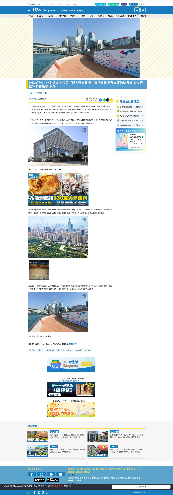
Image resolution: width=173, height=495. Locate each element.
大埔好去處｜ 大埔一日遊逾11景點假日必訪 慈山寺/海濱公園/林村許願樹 (67, 450)
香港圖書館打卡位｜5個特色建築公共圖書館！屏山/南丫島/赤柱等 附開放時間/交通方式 (127, 436)
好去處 (32, 350)
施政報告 (79, 350)
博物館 (41, 350)
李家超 (70, 350)
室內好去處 (55, 432)
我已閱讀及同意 (141, 487)
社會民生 (61, 350)
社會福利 (86, 471)
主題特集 (144, 16)
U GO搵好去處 (101, 4)
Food (52, 4)
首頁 (30, 93)
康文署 (88, 350)
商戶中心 (124, 4)
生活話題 (38, 93)
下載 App (134, 4)
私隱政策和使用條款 (56, 486)
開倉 (81, 469)
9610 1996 (73, 344)
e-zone (75, 4)
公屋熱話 (64, 11)
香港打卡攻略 (133, 16)
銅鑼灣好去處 (101, 469)
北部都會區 (50, 350)
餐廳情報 (70, 471)
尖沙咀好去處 (90, 469)
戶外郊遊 (54, 446)
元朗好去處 (112, 469)
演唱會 (30, 16)
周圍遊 (110, 16)
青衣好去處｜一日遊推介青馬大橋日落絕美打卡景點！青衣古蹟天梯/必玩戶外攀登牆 (127, 450)
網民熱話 (70, 478)
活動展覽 (70, 469)
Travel (45, 4)
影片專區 (101, 16)
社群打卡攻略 (114, 4)
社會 (46, 93)
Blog (67, 4)
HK (39, 4)
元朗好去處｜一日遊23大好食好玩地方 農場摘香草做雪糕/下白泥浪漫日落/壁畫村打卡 (67, 436)
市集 (77, 469)
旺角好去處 (131, 469)
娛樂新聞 (72, 11)
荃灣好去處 (121, 469)
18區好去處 (120, 16)
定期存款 (80, 11)
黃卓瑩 (34, 99)
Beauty (60, 4)
